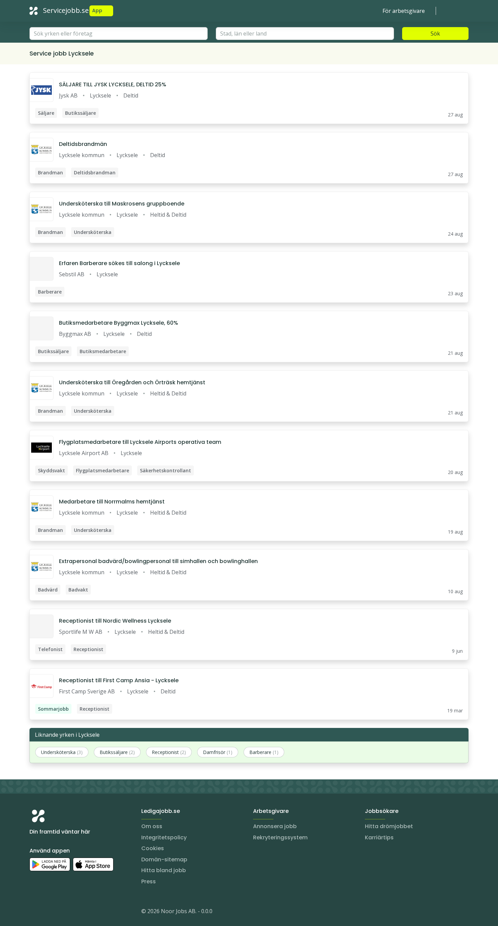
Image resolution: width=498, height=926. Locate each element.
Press (148, 881)
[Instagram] (34, 912)
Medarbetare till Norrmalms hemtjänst (112, 501)
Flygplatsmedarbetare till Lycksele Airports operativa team (140, 442)
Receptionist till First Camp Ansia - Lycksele (119, 680)
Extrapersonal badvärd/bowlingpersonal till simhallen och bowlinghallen (158, 561)
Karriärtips (379, 837)
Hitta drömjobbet (389, 826)
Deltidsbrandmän (83, 144)
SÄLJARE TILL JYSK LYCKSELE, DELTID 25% (112, 84)
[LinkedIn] (48, 912)
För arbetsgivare (403, 11)
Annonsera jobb (275, 826)
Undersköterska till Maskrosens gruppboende (121, 204)
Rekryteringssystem (280, 837)
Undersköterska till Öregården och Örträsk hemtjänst (132, 382)
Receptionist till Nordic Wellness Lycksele (115, 621)
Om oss (151, 826)
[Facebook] (62, 912)
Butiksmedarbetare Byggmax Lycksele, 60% (118, 323)
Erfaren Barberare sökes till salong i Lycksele (119, 263)
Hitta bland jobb (163, 870)
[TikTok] (75, 912)
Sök (435, 33)
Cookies (152, 848)
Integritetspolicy (164, 837)
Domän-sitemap (164, 859)
